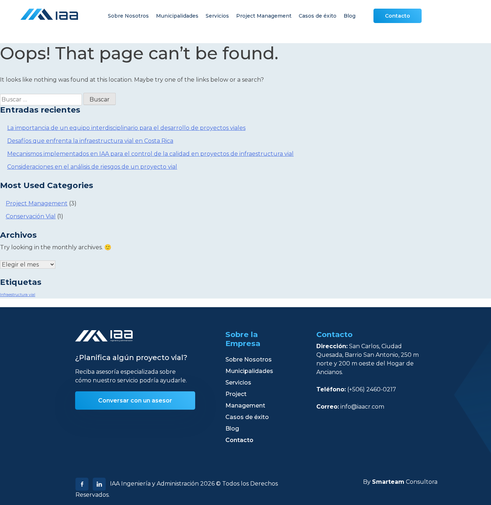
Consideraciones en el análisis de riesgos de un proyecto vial (92, 166)
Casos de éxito (317, 16)
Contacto (397, 16)
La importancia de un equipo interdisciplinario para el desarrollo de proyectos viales (126, 127)
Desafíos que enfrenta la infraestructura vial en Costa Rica (90, 140)
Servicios (217, 16)
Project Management (264, 16)
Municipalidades (177, 16)
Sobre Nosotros (128, 16)
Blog (349, 16)
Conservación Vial (31, 216)
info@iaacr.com (362, 406)
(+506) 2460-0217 (371, 389)
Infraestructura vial (17, 294)
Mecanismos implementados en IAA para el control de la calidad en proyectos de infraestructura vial (150, 153)
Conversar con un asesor (135, 400)
